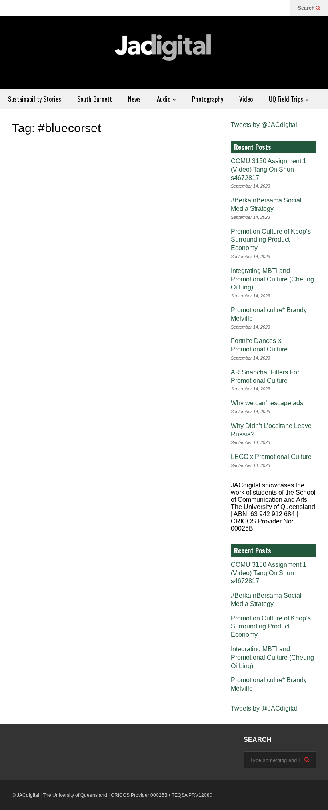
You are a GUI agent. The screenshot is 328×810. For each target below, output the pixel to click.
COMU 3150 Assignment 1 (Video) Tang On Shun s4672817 (268, 169)
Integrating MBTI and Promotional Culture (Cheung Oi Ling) (272, 279)
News (134, 99)
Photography (207, 99)
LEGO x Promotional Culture (271, 456)
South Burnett (94, 99)
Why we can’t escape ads (267, 403)
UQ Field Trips (287, 99)
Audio (164, 99)
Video (246, 99)
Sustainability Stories (34, 99)
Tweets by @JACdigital (264, 124)
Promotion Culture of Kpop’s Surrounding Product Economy (271, 240)
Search (307, 8)
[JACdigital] (164, 52)
